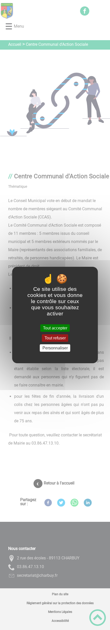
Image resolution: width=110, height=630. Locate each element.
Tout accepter (55, 328)
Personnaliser (55, 348)
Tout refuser (55, 338)
